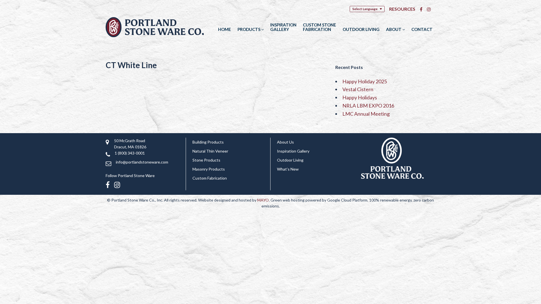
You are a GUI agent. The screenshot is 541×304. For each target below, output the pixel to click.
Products (249, 29)
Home (224, 29)
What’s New (288, 169)
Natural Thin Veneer (210, 151)
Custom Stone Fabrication (319, 27)
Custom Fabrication (209, 178)
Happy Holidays (359, 97)
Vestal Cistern (357, 89)
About (394, 29)
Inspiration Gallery (283, 27)
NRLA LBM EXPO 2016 (368, 105)
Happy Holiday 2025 (364, 81)
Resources (402, 9)
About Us (285, 142)
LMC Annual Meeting (366, 114)
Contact (422, 29)
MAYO (263, 200)
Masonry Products (208, 169)
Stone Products (206, 160)
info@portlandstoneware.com (142, 162)
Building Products (208, 142)
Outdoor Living (361, 29)
